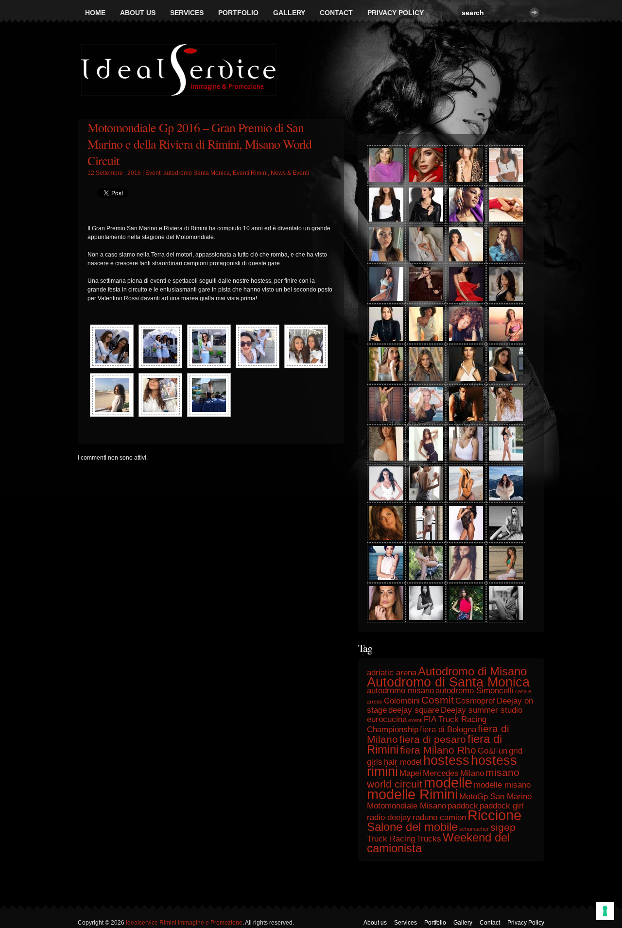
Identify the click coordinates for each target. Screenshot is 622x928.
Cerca (534, 12)
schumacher (474, 829)
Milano (472, 773)
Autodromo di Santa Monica (448, 682)
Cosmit (437, 699)
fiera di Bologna (448, 729)
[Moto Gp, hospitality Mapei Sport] (111, 395)
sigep (503, 827)
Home (95, 13)
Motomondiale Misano (406, 805)
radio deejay (389, 817)
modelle (448, 782)
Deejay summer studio (481, 710)
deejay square (413, 710)
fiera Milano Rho (438, 750)
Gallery (289, 13)
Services (187, 13)
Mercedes (441, 773)
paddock (463, 805)
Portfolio (238, 13)
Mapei (410, 773)
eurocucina (387, 719)
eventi (415, 720)
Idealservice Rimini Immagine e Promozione (184, 922)
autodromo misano (400, 690)
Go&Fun (492, 751)
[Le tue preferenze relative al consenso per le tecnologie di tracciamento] (605, 911)
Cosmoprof (475, 700)
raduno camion (439, 817)
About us (138, 13)
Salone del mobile (412, 826)
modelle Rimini (412, 794)
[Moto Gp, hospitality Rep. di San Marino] (111, 346)
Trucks (428, 838)
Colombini (402, 700)
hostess (446, 760)
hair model (403, 762)
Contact (336, 13)
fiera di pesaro (432, 739)
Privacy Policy (395, 13)
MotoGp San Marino (495, 796)
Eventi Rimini (250, 173)
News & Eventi (290, 173)
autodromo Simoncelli (474, 690)
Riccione (494, 815)
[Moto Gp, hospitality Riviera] (306, 346)
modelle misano (502, 785)
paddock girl (502, 805)
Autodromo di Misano (472, 671)
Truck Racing (391, 838)
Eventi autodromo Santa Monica (187, 173)
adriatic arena (391, 672)
